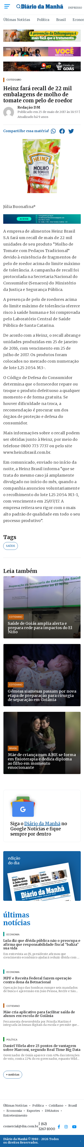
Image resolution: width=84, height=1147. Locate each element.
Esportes (33, 1111)
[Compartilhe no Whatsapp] (53, 131)
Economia (14, 1111)
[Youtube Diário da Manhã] (74, 1127)
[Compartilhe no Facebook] (62, 131)
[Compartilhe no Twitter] (71, 131)
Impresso (75, 7)
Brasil (61, 20)
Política (43, 20)
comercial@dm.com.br (20, 1126)
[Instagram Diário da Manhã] (66, 1127)
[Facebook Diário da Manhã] (59, 1127)
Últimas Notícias (16, 20)
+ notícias (12, 1074)
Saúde (10, 545)
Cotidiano (56, 1105)
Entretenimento (15, 1115)
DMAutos (52, 1111)
